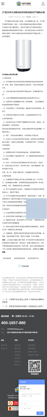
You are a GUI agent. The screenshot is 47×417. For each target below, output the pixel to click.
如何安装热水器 (19, 258)
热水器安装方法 (33, 258)
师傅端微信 (32, 348)
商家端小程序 (32, 352)
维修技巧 (18, 355)
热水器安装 (7, 258)
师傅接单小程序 (33, 355)
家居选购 (18, 348)
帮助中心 (18, 365)
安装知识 (18, 352)
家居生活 (18, 361)
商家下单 (4, 348)
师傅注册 (4, 345)
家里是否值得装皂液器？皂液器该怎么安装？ (26, 306)
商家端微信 (32, 345)
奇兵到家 (28, 17)
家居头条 (18, 345)
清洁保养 (18, 358)
